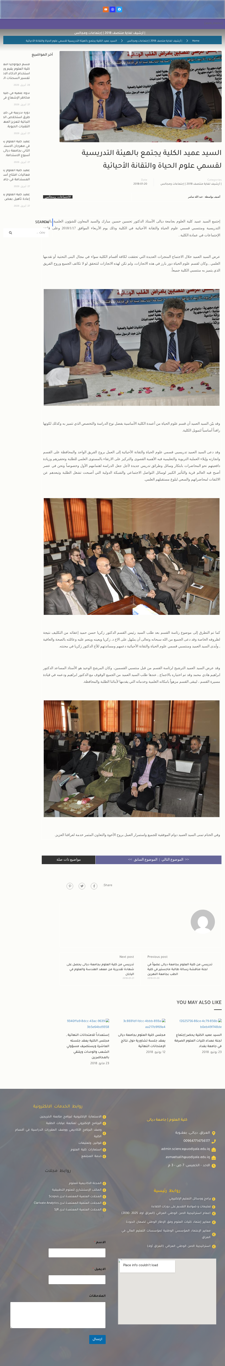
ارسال (97, 1339)
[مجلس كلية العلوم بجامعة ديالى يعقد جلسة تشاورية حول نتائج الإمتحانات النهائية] (140, 1025)
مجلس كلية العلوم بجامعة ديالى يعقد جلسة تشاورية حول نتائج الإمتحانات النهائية (141, 1041)
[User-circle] (112, 9)
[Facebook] (119, 9)
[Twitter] (82, 886)
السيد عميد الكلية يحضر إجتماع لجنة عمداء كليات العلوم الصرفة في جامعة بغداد (198, 1041)
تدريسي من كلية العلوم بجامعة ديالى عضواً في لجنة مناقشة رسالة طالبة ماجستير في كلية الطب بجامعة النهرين (179, 969)
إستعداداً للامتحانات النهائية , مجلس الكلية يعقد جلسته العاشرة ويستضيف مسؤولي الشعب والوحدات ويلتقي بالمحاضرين (87, 1047)
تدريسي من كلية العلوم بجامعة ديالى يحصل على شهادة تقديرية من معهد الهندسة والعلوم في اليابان (100, 969)
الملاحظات (97, 1296)
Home (195, 41)
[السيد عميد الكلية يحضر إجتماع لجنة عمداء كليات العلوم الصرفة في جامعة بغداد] (197, 1025)
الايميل (99, 1269)
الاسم (100, 1242)
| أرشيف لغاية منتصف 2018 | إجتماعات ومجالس (154, 41)
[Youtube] (106, 9)
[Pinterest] (70, 886)
